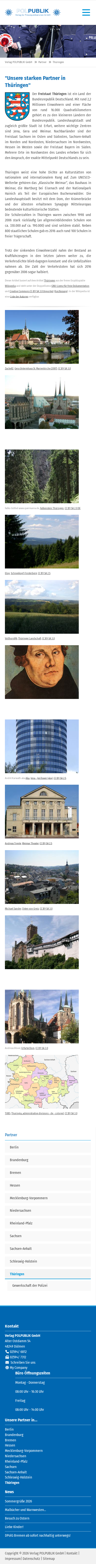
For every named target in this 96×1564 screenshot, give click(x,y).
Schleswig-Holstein (18, 1477)
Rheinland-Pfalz (16, 1461)
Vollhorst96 (11, 638)
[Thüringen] (17, 106)
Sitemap (49, 1559)
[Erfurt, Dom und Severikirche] (42, 402)
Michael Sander (13, 908)
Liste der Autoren (19, 296)
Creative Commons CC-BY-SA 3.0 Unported (31, 291)
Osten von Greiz (30, 908)
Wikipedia (10, 286)
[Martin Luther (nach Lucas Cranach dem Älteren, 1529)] (42, 672)
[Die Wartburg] (42, 942)
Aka (28, 778)
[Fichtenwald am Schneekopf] (42, 541)
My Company (18, 1368)
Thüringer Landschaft (29, 638)
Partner (42, 62)
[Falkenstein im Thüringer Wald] (42, 476)
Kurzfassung (61, 291)
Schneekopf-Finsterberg (24, 573)
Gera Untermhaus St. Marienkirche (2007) (36, 368)
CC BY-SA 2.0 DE (72, 508)
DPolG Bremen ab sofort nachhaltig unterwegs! (37, 1535)
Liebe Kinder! (14, 1527)
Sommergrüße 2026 (18, 1501)
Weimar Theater (30, 843)
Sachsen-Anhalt (16, 1472)
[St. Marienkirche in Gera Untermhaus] (42, 337)
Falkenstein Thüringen (52, 508)
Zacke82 (9, 368)
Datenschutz (31, 1559)
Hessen (10, 1445)
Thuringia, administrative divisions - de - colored (37, 1113)
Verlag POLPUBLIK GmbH (33, 12)
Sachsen (10, 1467)
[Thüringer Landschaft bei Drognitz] (42, 607)
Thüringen (49, 280)
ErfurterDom (27, 1048)
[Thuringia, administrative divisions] (42, 1082)
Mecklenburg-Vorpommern (24, 1451)
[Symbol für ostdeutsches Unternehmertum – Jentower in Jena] (42, 746)
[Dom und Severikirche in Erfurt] (42, 1016)
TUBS (7, 1113)
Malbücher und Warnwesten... (25, 1510)
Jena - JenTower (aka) (42, 778)
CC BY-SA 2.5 (44, 573)
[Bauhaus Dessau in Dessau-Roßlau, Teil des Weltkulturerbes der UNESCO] (42, 811)
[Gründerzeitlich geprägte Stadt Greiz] (42, 877)
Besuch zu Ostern (17, 1518)
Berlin (9, 1429)
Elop (7, 573)
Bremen (10, 1440)
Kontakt (72, 1553)
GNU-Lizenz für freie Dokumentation (70, 286)
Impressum (13, 1559)
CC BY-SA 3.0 (64, 368)
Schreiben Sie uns (23, 1362)
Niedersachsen (15, 1456)
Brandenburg (14, 1435)
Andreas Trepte (13, 843)
